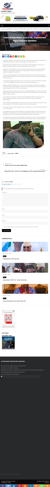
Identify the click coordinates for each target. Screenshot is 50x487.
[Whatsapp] (21, 56)
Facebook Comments (16, 184)
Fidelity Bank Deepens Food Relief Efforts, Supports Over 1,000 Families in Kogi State (22, 370)
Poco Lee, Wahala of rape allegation (10, 374)
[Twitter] (6, 56)
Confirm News (6, 11)
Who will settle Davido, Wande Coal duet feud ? (13, 372)
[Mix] (18, 56)
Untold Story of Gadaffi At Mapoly (9, 368)
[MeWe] (16, 56)
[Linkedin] (8, 56)
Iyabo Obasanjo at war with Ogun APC (14, 301)
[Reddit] (13, 56)
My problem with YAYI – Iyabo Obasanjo (15, 280)
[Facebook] (3, 56)
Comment (4, 192)
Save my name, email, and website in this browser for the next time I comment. (20, 226)
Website (4, 221)
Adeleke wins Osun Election (11, 259)
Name (3, 209)
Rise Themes (47, 482)
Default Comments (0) (6, 184)
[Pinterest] (11, 56)
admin (16, 153)
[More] (23, 56)
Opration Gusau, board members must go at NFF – (14, 366)
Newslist (39, 481)
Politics (4, 256)
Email (3, 215)
